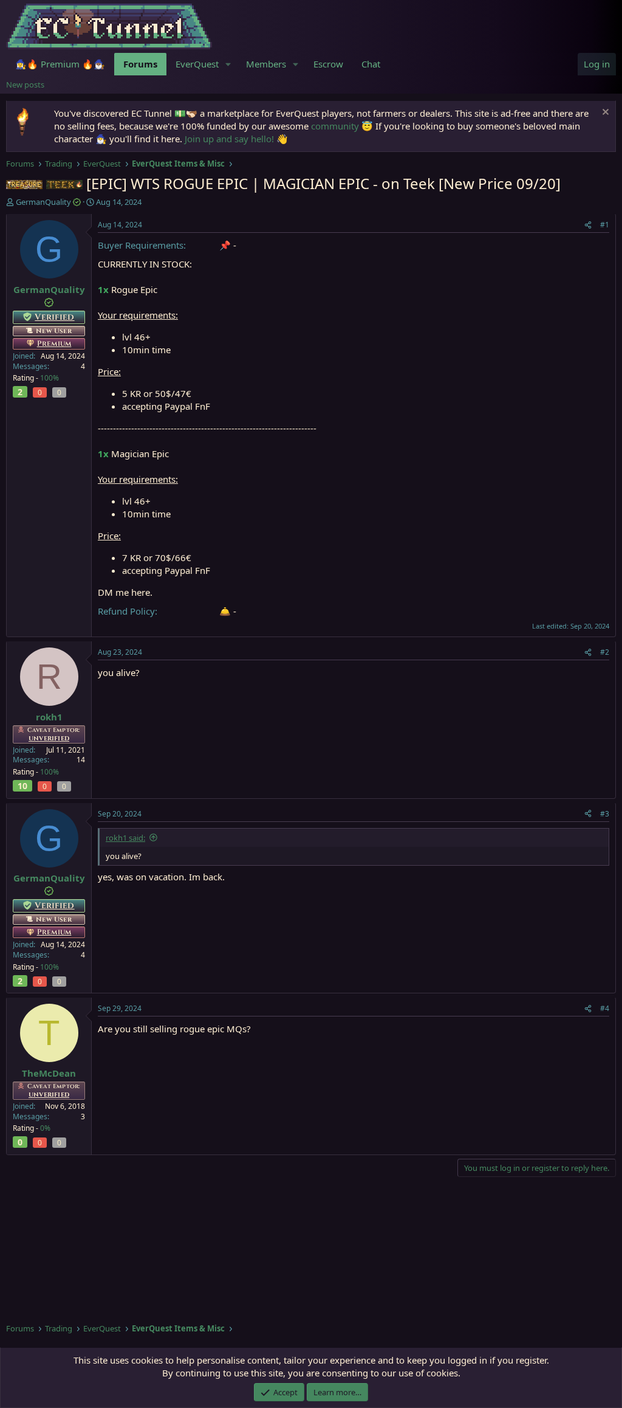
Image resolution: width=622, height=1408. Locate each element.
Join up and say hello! (229, 139)
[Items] (24, 183)
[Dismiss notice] (604, 113)
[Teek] (64, 183)
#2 (604, 652)
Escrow (328, 64)
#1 (604, 224)
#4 (604, 1008)
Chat (370, 64)
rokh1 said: (125, 837)
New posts (25, 84)
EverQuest (197, 64)
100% (49, 378)
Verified (54, 317)
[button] (228, 64)
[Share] (588, 225)
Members (266, 64)
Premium (54, 343)
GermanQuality (43, 201)
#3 (604, 814)
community (335, 126)
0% (45, 1128)
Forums (140, 64)
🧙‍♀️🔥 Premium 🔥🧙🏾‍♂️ (60, 64)
